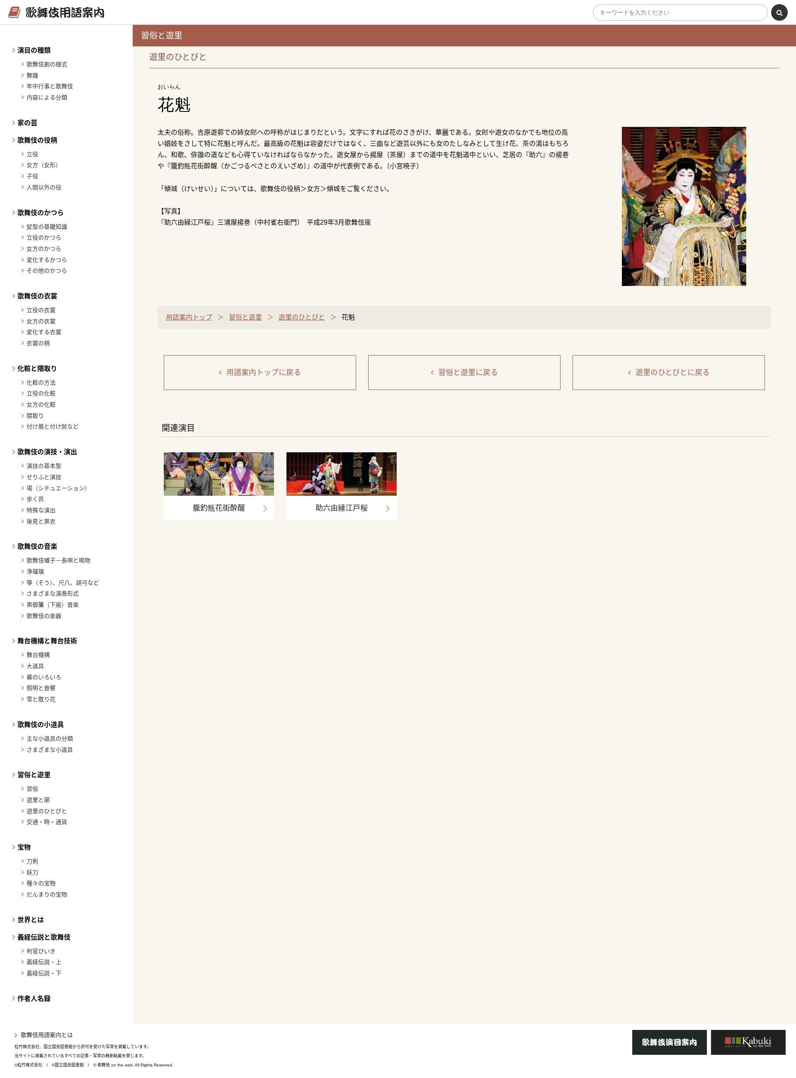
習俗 (32, 788)
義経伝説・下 (44, 973)
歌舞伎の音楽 (37, 546)
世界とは (30, 919)
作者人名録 (34, 998)
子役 (32, 176)
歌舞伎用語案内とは (47, 1035)
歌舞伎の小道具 (40, 724)
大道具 (35, 666)
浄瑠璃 (35, 571)
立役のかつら (44, 237)
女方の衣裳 (41, 321)
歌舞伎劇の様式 (47, 64)
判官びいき (41, 951)
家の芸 (27, 122)
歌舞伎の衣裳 (37, 296)
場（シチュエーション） (58, 488)
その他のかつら (47, 270)
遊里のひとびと (47, 811)
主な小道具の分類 (50, 738)
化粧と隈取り (37, 368)
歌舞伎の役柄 (37, 140)
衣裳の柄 (38, 343)
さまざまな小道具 (50, 749)
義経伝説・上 (44, 962)
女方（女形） (44, 165)
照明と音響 (41, 688)
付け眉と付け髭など (53, 426)
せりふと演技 (44, 477)
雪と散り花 (41, 699)
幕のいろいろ (44, 677)
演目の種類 (34, 50)
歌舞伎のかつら (40, 212)
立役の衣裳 (41, 310)
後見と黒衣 (41, 521)
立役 (32, 154)
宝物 (24, 847)
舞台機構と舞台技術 (47, 640)
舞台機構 (38, 655)
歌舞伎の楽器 (44, 616)
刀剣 (32, 861)
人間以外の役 (44, 187)
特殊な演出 (41, 510)
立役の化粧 (41, 393)
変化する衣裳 (44, 332)
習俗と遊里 (34, 774)
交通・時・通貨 (47, 822)
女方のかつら (44, 248)
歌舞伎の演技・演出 (47, 451)
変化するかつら (47, 260)
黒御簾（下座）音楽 (53, 604)
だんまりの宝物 (47, 894)
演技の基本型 (44, 466)
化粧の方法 (41, 382)
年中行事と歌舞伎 (50, 86)
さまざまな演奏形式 (53, 593)
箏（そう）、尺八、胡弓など (63, 582)
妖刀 (32, 872)
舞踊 (32, 75)
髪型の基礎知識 (47, 226)
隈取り (35, 415)
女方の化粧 (41, 404)
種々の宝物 (41, 883)
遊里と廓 (38, 800)
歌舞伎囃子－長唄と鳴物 (58, 560)
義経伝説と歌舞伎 (43, 937)
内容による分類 (47, 97)
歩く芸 (35, 499)
